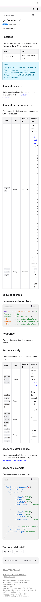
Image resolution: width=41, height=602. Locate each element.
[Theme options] (37, 9)
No (21, 552)
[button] (12, 560)
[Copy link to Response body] (23, 350)
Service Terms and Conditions (14, 575)
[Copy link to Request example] (26, 295)
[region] (21, 315)
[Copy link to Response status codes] (33, 449)
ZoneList (35, 386)
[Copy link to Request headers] (25, 86)
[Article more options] (37, 15)
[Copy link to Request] (16, 37)
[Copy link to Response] (18, 334)
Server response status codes (15, 460)
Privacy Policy (9, 577)
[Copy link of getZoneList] (20, 20)
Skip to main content (10, 3)
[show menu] (37, 3)
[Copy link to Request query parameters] (36, 105)
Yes (9, 552)
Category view (10, 15)
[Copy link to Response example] (28, 468)
